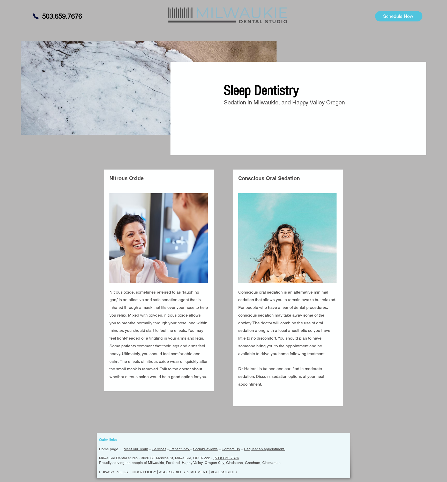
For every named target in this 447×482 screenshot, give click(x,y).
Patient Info (179, 449)
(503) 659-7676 (226, 458)
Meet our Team (136, 449)
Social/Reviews (205, 449)
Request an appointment (264, 449)
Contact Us (231, 449)
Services (159, 449)
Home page (108, 449)
